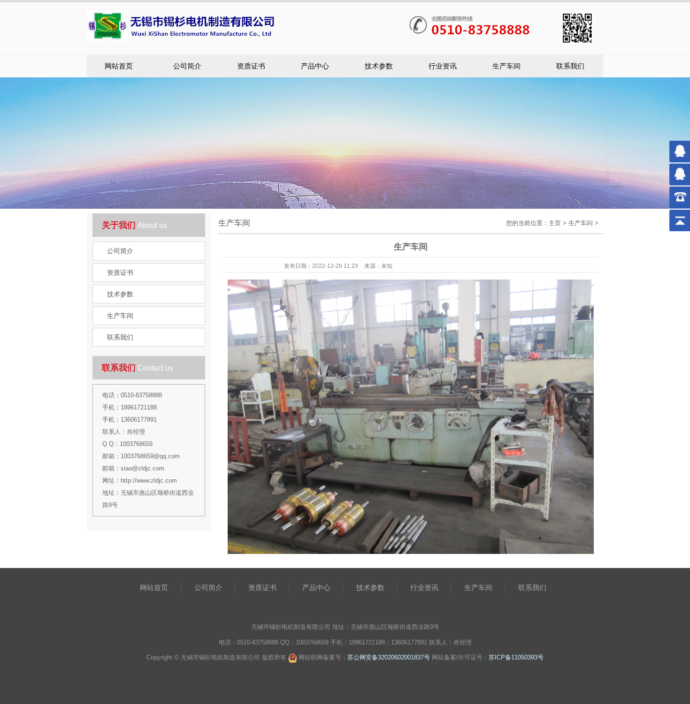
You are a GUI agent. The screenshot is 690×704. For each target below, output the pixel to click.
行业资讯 (443, 66)
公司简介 (187, 66)
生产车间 (506, 66)
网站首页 (119, 66)
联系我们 (570, 66)
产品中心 (315, 66)
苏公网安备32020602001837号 (388, 657)
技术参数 (379, 66)
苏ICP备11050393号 (516, 657)
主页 (555, 223)
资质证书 (251, 66)
